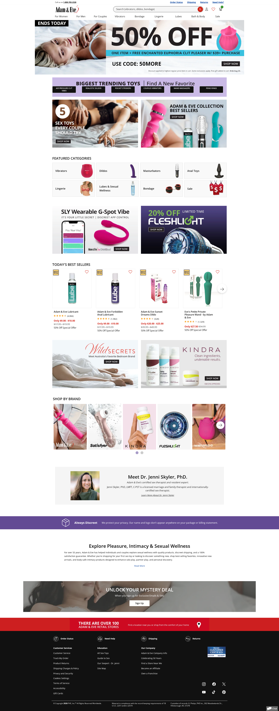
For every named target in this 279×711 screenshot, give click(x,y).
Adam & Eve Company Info (154, 653)
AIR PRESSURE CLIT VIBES (64, 89)
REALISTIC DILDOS (93, 88)
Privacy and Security (63, 673)
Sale (217, 16)
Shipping (191, 2)
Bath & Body (198, 16)
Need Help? (218, 2)
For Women (61, 16)
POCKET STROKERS (123, 88)
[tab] (137, 452)
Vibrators (120, 16)
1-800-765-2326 (69, 2)
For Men (80, 16)
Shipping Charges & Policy (66, 668)
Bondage (139, 16)
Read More (139, 565)
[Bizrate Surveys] (222, 655)
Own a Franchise (149, 673)
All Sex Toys (103, 653)
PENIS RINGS (211, 88)
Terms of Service (61, 683)
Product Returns (61, 663)
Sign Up (139, 603)
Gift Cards (58, 693)
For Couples (100, 16)
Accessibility (59, 688)
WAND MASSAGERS (182, 88)
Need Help (109, 638)
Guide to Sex (103, 658)
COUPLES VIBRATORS (152, 88)
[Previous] (59, 425)
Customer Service (61, 653)
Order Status (176, 2)
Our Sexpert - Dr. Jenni (108, 663)
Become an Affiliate (150, 668)
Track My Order (60, 658)
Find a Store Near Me (151, 663)
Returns (204, 2)
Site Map (101, 668)
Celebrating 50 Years (151, 658)
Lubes (178, 16)
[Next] (220, 425)
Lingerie (159, 16)
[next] (222, 288)
